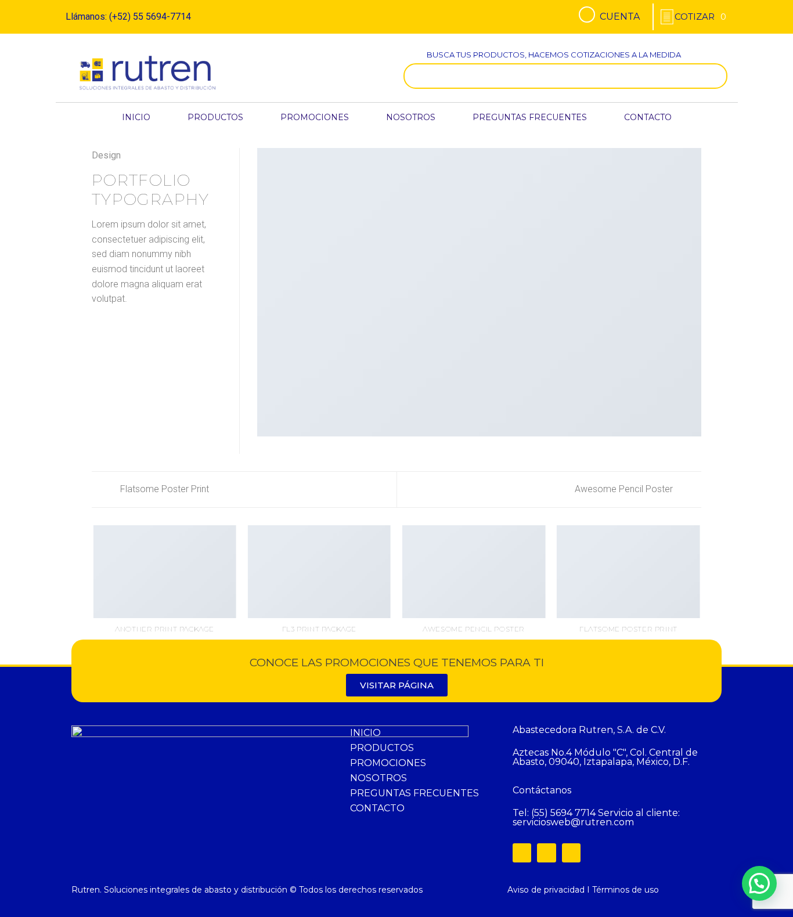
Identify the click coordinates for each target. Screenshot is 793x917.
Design (106, 155)
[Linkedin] (571, 852)
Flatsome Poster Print (163, 488)
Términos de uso (625, 889)
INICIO (136, 117)
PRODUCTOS (215, 117)
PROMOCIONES (314, 117)
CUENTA (620, 16)
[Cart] (700, 16)
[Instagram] (546, 852)
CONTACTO (648, 117)
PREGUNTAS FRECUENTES (530, 117)
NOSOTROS (410, 117)
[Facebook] (522, 852)
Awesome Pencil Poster (625, 488)
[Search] (715, 76)
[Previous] (94, 594)
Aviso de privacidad (546, 889)
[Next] (699, 594)
